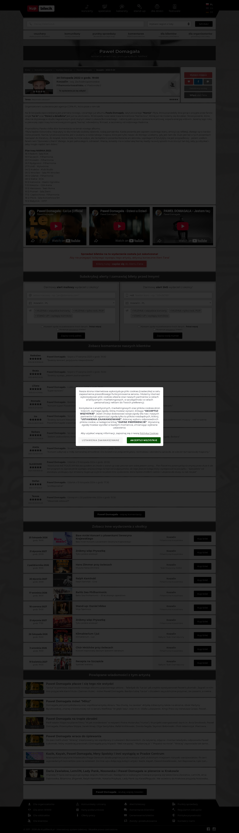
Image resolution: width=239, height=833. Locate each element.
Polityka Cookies (149, 433)
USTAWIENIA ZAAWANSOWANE (100, 440)
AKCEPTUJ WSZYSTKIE (143, 440)
